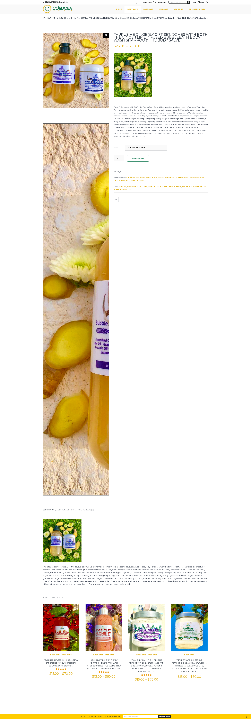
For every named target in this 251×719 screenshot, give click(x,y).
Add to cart (138, 158)
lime (145, 187)
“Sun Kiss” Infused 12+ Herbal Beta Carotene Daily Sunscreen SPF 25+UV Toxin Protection (61, 663)
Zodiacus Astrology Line (131, 181)
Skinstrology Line (103, 18)
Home (119, 9)
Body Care (132, 9)
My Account (160, 2)
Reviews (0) (88, 510)
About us (178, 9)
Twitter (137, 2)
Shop (93, 18)
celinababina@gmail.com (56, 2)
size (116, 148)
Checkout (147, 2)
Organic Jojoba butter (194, 187)
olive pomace (174, 187)
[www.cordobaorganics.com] (58, 9)
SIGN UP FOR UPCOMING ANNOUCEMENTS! (100, 716)
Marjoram (162, 187)
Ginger (122, 187)
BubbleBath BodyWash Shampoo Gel (170, 178)
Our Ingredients (197, 9)
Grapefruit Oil (134, 187)
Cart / (198, 2)
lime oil (152, 187)
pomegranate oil (122, 190)
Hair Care (163, 9)
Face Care (148, 9)
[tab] (49, 509)
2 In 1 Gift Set (132, 178)
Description (49, 510)
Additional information (69, 510)
